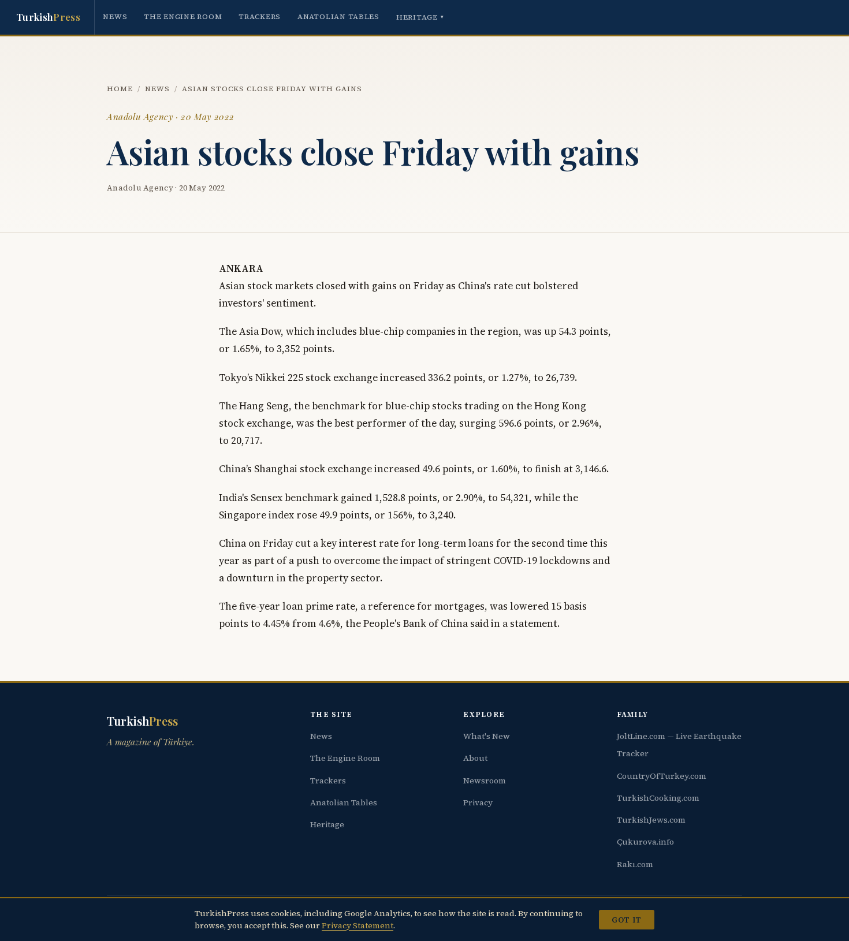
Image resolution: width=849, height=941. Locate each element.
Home (120, 89)
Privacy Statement (357, 925)
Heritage (420, 17)
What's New (486, 736)
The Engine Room (183, 16)
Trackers (260, 16)
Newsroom (484, 780)
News (115, 16)
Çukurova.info (645, 841)
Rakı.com (635, 864)
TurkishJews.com (651, 820)
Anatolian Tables (338, 16)
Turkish (48, 16)
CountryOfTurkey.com (661, 776)
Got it (626, 919)
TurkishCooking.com (658, 798)
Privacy (478, 802)
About (475, 758)
